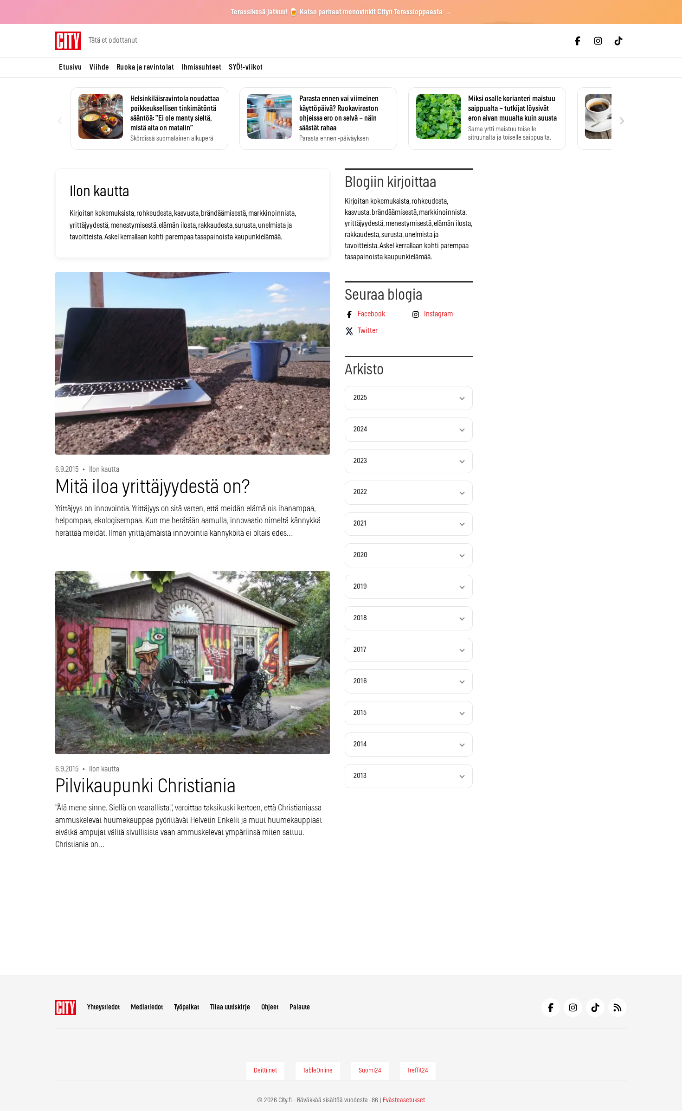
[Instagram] (598, 40)
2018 (360, 618)
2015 (360, 712)
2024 (360, 429)
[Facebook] (577, 40)
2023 (360, 460)
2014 (360, 744)
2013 (360, 775)
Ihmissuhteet (201, 67)
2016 (360, 681)
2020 (360, 555)
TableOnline (318, 1070)
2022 (360, 491)
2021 (360, 523)
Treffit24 (417, 1070)
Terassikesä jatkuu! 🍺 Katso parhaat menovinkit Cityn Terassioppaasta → (341, 12)
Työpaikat (186, 1007)
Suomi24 (370, 1070)
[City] (65, 1007)
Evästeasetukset (404, 1100)
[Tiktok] (618, 40)
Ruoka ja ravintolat (145, 67)
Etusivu (70, 67)
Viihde (99, 67)
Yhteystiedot (103, 1007)
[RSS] (617, 1007)
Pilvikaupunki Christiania (145, 786)
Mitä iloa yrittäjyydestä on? (152, 487)
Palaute (300, 1007)
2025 (360, 397)
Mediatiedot (147, 1007)
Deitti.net (265, 1070)
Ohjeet (269, 1007)
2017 (360, 649)
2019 (360, 586)
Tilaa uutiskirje (230, 1007)
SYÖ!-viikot (246, 67)
